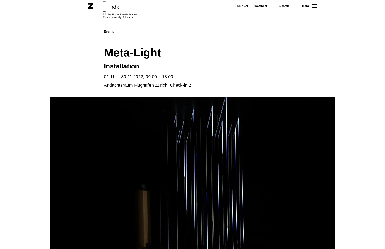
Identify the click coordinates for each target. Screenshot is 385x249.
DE (239, 6)
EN (246, 6)
